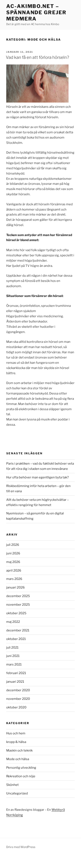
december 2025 (18, 596)
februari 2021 (16, 673)
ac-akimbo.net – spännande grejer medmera (36, 12)
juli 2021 (12, 647)
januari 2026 (15, 587)
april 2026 (13, 570)
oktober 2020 (16, 707)
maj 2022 (13, 622)
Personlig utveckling (21, 768)
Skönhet (12, 785)
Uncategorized (17, 793)
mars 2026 (14, 579)
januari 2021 (15, 682)
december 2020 (18, 690)
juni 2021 (13, 656)
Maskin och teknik (19, 750)
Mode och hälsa (17, 759)
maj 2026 (13, 562)
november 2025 (18, 604)
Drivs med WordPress (20, 847)
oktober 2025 (16, 613)
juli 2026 (12, 545)
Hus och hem (15, 733)
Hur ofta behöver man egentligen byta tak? (37, 477)
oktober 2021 (16, 639)
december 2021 (17, 630)
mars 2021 (14, 664)
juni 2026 (13, 553)
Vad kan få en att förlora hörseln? (37, 57)
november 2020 (18, 699)
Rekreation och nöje (20, 776)
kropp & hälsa (16, 742)
